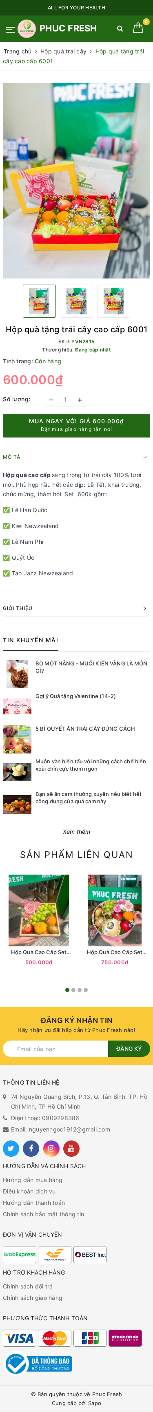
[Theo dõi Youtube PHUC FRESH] (71, 1148)
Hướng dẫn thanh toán (34, 1202)
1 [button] (67, 990)
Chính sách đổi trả (28, 1286)
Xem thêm (77, 831)
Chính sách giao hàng (32, 1297)
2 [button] (73, 990)
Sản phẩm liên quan (76, 854)
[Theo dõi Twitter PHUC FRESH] (11, 1148)
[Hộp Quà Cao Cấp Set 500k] (39, 910)
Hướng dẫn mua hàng (33, 1179)
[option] (76, 180)
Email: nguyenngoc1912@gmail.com (60, 1129)
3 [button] (80, 990)
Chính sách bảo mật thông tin (43, 1214)
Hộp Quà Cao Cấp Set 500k (39, 952)
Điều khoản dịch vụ (29, 1191)
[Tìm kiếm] (120, 30)
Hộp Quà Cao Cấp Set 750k (114, 952)
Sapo (94, 1403)
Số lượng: (17, 399)
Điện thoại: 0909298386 (45, 1117)
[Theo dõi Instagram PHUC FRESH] (51, 1148)
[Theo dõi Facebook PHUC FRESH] (31, 1148)
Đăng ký (129, 1048)
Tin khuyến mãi (30, 639)
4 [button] (86, 990)
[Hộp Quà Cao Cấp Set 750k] (115, 910)
